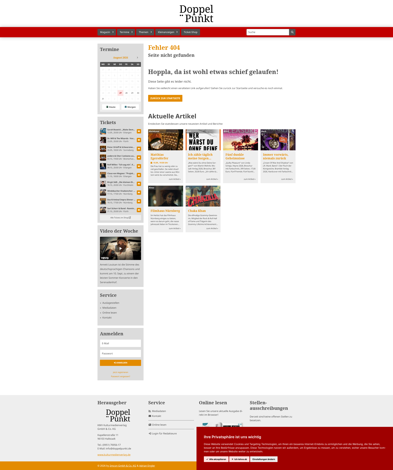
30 (138, 93)
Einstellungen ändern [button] (264, 459)
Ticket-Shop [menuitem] (190, 32)
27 (120, 93)
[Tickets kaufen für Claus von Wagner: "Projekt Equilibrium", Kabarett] (139, 175)
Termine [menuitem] (124, 32)
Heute (112, 106)
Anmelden (121, 362)
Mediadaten (109, 307)
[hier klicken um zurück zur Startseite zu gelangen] (196, 13)
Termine (109, 49)
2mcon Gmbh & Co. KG (123, 465)
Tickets (108, 122)
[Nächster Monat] (137, 57)
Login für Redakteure (164, 433)
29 (132, 93)
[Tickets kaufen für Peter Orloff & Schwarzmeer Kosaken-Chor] (139, 149)
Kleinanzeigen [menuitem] (166, 32)
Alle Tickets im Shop (119, 217)
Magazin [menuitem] (105, 32)
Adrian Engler (147, 465)
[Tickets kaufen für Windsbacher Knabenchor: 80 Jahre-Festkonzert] (139, 192)
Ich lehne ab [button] (240, 459)
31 (103, 98)
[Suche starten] (292, 32)
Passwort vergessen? (120, 376)
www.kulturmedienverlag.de (113, 454)
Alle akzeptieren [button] (217, 459)
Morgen (131, 106)
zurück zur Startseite (165, 98)
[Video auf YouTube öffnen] (120, 248)
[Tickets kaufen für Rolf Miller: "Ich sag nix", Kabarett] (139, 166)
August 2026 (120, 57)
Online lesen (109, 312)
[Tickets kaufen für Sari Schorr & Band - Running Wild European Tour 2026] (139, 210)
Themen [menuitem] (143, 32)
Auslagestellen (110, 302)
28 (126, 93)
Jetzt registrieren (120, 372)
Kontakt (107, 317)
